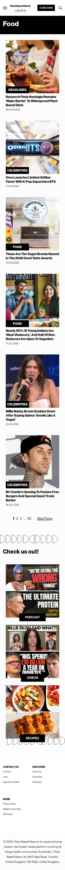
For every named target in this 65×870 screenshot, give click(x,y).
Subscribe (46, 7)
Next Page (44, 518)
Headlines (17, 90)
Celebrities (17, 170)
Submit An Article (11, 782)
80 (29, 518)
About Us (36, 771)
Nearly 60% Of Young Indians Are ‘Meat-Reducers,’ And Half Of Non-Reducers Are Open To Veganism (30, 335)
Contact (7, 771)
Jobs (5, 776)
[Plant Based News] (5, 8)
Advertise (37, 782)
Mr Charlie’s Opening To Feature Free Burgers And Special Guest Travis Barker (32, 496)
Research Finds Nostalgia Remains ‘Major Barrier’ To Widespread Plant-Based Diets (32, 101)
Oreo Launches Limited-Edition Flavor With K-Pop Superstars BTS (31, 179)
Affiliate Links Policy (12, 809)
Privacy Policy (9, 803)
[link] (20, 10)
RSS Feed (7, 814)
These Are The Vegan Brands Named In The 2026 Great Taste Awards (32, 256)
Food (17, 247)
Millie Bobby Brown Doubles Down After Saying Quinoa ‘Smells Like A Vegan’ (30, 415)
